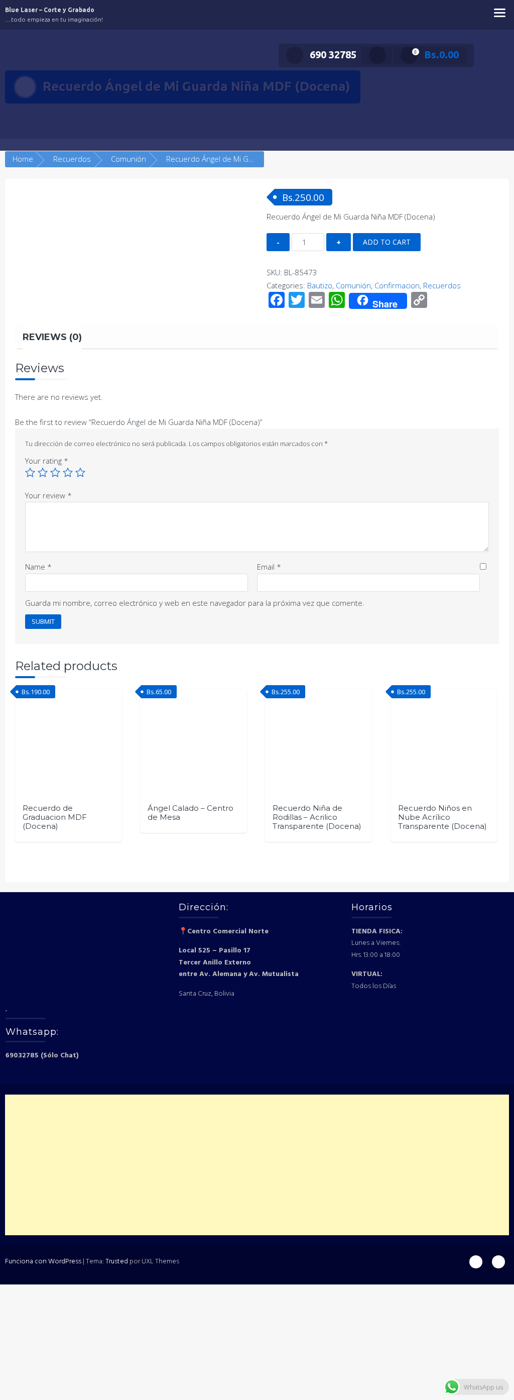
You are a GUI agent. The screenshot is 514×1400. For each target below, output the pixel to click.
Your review (48, 495)
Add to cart (387, 242)
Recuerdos (72, 159)
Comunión (128, 159)
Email (269, 567)
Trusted (116, 1261)
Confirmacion (397, 285)
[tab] (52, 337)
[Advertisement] (257, 1165)
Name (38, 567)
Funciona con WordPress (43, 1261)
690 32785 (333, 54)
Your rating (46, 461)
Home (23, 159)
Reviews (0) (52, 337)
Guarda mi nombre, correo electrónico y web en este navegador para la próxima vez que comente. (194, 603)
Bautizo (319, 285)
